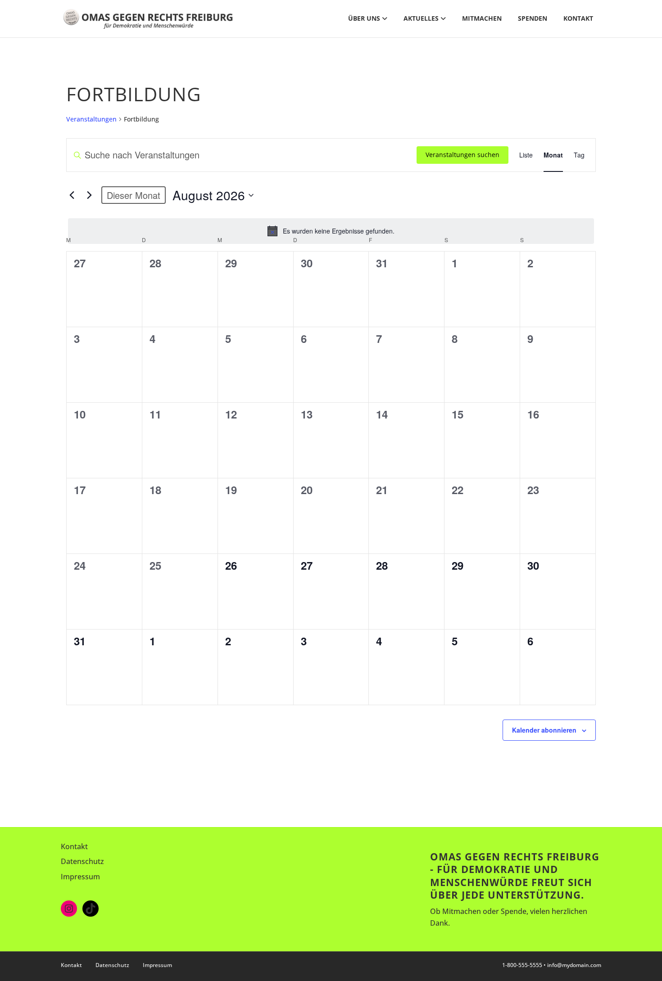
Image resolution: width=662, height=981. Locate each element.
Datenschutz (82, 861)
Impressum (80, 877)
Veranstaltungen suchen (462, 154)
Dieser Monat (133, 195)
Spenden (532, 18)
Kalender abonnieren (544, 729)
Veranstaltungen (91, 119)
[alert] (331, 230)
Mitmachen (482, 18)
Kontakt (578, 18)
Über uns (364, 18)
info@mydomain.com (574, 965)
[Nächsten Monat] (89, 195)
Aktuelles (421, 18)
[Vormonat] (71, 195)
